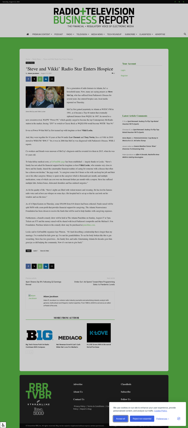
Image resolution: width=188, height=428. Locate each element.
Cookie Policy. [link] (160, 410)
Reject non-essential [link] (142, 418)
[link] (3, 425)
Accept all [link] (120, 418)
